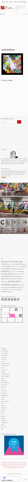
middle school (18, 273)
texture (14, 287)
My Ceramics (4, 391)
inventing (21, 271)
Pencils (2, 405)
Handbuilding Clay (5, 382)
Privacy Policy (10, 473)
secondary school (9, 284)
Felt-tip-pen (3, 380)
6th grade (4, 262)
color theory (7, 266)
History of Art (4, 384)
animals (9, 264)
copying (5, 269)
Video (2, 424)
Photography (4, 407)
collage (2, 266)
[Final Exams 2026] (14, 195)
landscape (4, 273)
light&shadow (11, 273)
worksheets (18, 289)
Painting (3, 399)
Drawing (3, 372)
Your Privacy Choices (11, 477)
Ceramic (3, 361)
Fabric (2, 378)
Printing (2, 412)
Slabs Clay (3, 416)
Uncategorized (4, 422)
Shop (11, 1)
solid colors (4, 287)
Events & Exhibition (5, 376)
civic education (4, 365)
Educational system (5, 374)
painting (21, 276)
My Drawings (4, 393)
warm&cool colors (5, 289)
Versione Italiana (22, 1)
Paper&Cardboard (5, 401)
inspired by (5, 271)
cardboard (3, 359)
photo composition (11, 278)
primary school (14, 281)
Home (3, 1)
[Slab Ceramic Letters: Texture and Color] (14, 233)
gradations (14, 269)
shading (19, 285)
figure (9, 269)
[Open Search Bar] (27, 14)
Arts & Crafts (4, 357)
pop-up (2, 410)
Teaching (3, 418)
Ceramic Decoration (5, 363)
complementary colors (15, 266)
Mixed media (3, 386)
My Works (3, 397)
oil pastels (14, 276)
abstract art (4, 264)
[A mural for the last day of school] (14, 217)
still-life (9, 287)
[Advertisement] (14, 31)
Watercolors (4, 426)
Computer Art (4, 369)
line (15, 273)
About (7, 1)
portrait (17, 278)
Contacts (16, 1)
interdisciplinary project (13, 271)
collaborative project (20, 264)
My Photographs (4, 395)
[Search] (19, 122)
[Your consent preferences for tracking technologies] (25, 479)
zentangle (9, 291)
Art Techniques (4, 355)
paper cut (4, 278)
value (18, 287)
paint (18, 276)
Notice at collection (7, 480)
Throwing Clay (4, 420)
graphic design (20, 268)
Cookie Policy (17, 473)
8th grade (19, 262)
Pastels (2, 403)
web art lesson (12, 289)
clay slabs (12, 264)
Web (2, 428)
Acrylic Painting (4, 351)
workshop (3, 291)
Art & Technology (5, 353)
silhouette (22, 285)
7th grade (12, 262)
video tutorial (22, 287)
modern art (8, 276)
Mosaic (2, 388)
